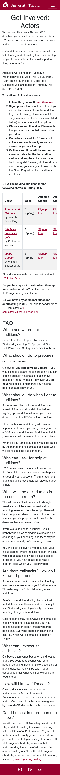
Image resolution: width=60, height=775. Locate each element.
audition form (46, 102)
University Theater (25, 5)
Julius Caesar (9, 255)
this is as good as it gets (11, 233)
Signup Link (42, 211)
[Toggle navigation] (52, 5)
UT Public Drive (11, 278)
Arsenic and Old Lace (12, 211)
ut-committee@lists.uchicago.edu (20, 310)
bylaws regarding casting (27, 759)
